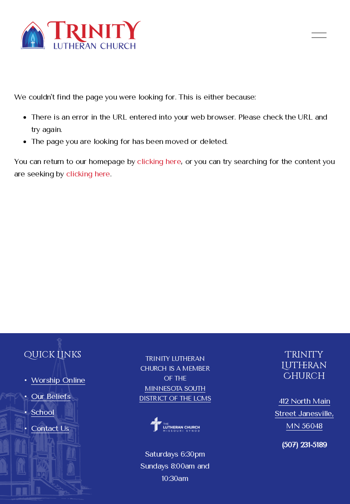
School (42, 411)
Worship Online (58, 379)
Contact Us (50, 428)
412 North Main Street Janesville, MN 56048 (304, 413)
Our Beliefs (50, 396)
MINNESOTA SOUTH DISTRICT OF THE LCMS (175, 393)
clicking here (159, 161)
